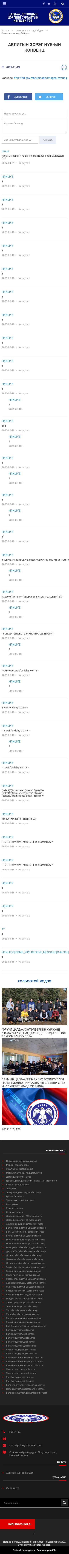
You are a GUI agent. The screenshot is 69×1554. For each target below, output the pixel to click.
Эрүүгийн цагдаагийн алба (19, 1169)
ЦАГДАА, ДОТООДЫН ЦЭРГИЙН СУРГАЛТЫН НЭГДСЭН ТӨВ (23, 17)
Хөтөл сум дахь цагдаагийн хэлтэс (23, 1302)
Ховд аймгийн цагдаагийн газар (22, 1314)
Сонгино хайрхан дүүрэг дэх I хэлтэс (24, 1357)
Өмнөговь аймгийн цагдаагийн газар (25, 1287)
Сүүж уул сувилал (15, 1212)
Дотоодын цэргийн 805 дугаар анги (24, 1216)
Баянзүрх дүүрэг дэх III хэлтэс (21, 1346)
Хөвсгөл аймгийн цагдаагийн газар (24, 1318)
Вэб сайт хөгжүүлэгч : (34, 1550)
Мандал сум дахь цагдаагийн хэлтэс (24, 1299)
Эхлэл (5, 30)
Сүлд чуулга (12, 1204)
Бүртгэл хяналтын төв (17, 1185)
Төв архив (11, 1189)
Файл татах (12, 1488)
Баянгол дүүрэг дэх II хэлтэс (20, 1334)
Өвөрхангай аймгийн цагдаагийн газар (26, 1279)
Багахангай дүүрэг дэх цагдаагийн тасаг (26, 1393)
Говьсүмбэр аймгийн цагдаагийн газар (26, 1247)
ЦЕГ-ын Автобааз (15, 1196)
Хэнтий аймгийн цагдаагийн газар (23, 1322)
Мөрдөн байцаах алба (17, 1165)
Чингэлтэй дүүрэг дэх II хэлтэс (21, 1373)
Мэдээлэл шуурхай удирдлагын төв (24, 1173)
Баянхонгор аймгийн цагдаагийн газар (26, 1228)
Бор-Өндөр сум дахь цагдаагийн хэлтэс (26, 1326)
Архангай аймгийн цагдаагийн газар (24, 1224)
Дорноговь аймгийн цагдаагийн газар (25, 1263)
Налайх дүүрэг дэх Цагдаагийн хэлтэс (25, 1389)
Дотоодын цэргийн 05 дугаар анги (23, 1220)
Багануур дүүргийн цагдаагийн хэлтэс (25, 1385)
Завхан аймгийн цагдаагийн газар (23, 1271)
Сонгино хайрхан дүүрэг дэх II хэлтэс (24, 1361)
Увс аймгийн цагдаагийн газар (22, 1310)
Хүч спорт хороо (14, 1208)
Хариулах (24, 163)
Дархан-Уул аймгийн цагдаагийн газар (26, 1251)
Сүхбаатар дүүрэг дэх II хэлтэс (21, 1354)
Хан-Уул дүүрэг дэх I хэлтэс (19, 1377)
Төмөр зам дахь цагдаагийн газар (23, 1192)
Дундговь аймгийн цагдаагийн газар (25, 1259)
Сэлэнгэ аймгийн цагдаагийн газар (24, 1295)
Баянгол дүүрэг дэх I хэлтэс (20, 1330)
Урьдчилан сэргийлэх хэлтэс (20, 1200)
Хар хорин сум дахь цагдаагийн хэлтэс (25, 1283)
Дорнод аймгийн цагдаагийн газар (24, 1255)
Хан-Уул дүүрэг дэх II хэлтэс (20, 1381)
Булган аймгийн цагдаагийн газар (23, 1236)
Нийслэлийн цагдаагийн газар (21, 1161)
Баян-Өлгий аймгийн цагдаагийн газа (25, 1232)
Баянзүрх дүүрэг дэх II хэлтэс (20, 1342)
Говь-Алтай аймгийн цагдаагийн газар (25, 1240)
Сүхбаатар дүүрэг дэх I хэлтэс (21, 1350)
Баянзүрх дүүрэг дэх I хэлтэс (20, 1338)
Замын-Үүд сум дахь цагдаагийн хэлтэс (26, 1267)
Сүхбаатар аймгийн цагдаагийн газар (25, 1291)
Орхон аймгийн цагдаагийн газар (23, 1275)
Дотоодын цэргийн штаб (18, 1177)
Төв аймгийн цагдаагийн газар (21, 1306)
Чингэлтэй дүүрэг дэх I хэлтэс (21, 1369)
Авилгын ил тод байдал (30, 30)
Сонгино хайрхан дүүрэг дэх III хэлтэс (25, 1365)
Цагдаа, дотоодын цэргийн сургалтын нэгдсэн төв (31, 1181)
